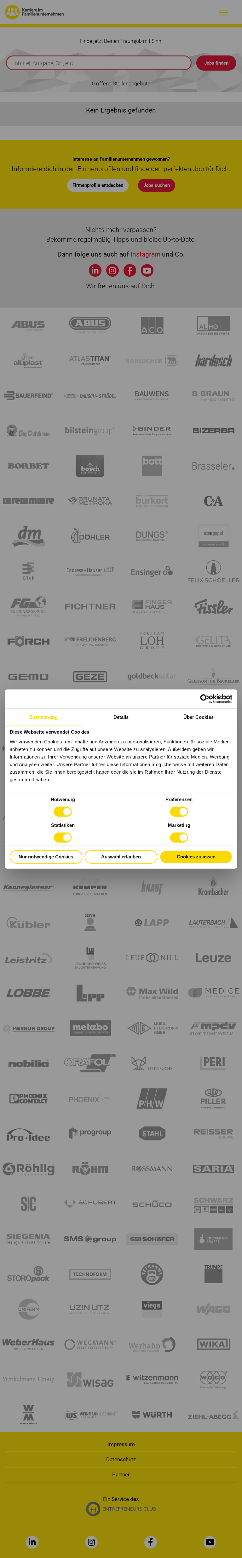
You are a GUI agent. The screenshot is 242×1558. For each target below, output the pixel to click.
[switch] (179, 812)
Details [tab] (121, 717)
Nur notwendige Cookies (46, 856)
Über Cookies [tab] (198, 717)
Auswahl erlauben (121, 856)
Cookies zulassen (196, 856)
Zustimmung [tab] (44, 717)
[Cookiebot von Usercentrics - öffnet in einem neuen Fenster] (205, 699)
